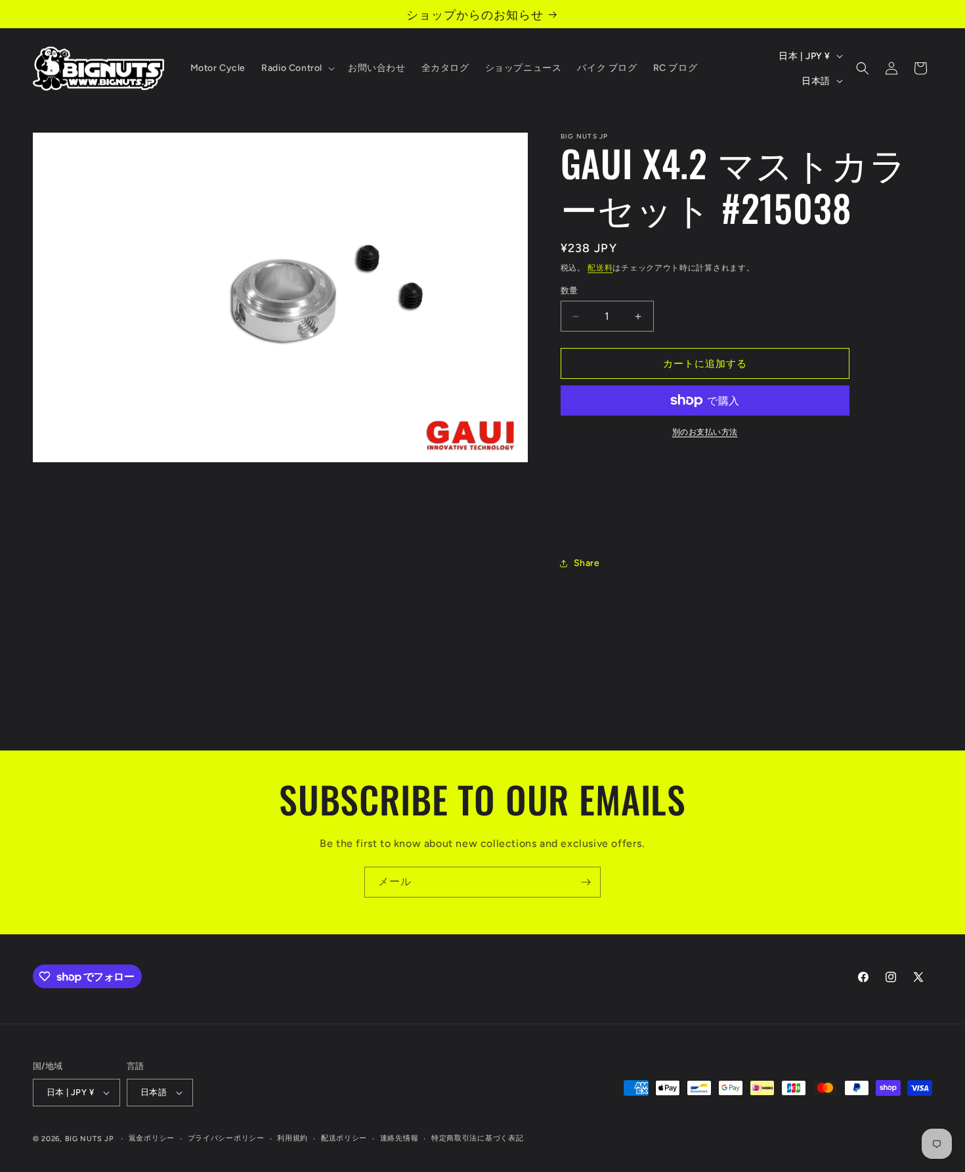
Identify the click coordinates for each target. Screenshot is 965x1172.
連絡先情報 (399, 1138)
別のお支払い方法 (705, 432)
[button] (296, 68)
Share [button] (587, 563)
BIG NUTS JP (89, 1139)
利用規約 (292, 1138)
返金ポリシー (152, 1138)
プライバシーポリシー (226, 1138)
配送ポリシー (344, 1138)
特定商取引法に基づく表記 (477, 1138)
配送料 (600, 267)
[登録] (585, 882)
